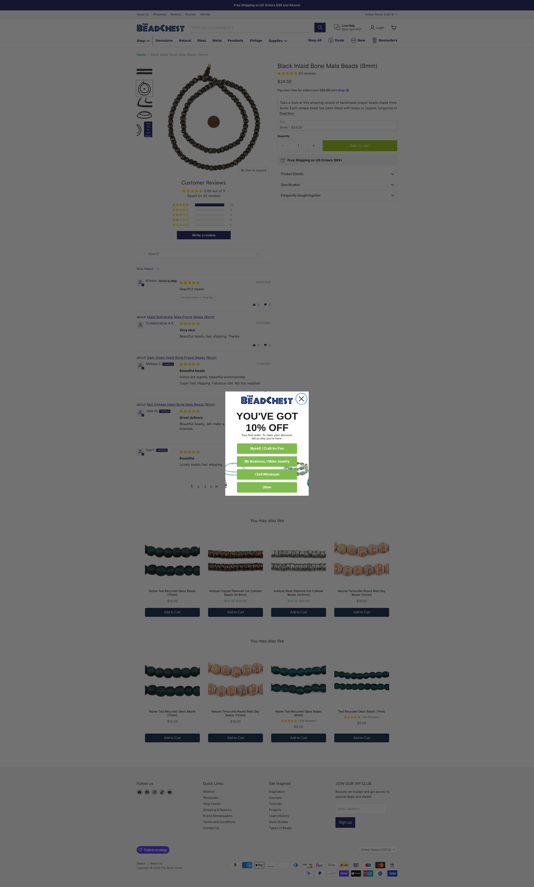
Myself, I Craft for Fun (267, 448)
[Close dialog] (301, 398)
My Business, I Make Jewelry (267, 461)
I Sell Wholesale (267, 474)
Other (267, 487)
